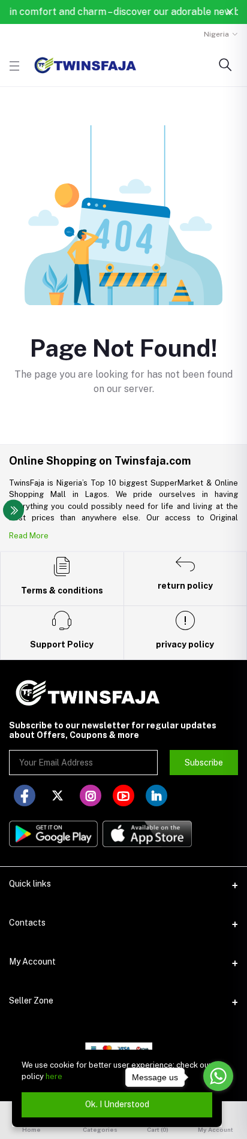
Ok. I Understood (117, 1104)
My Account (32, 961)
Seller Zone (31, 1000)
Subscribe (204, 762)
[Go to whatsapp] (218, 1076)
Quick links (30, 883)
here (54, 1076)
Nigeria (216, 34)
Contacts (27, 922)
